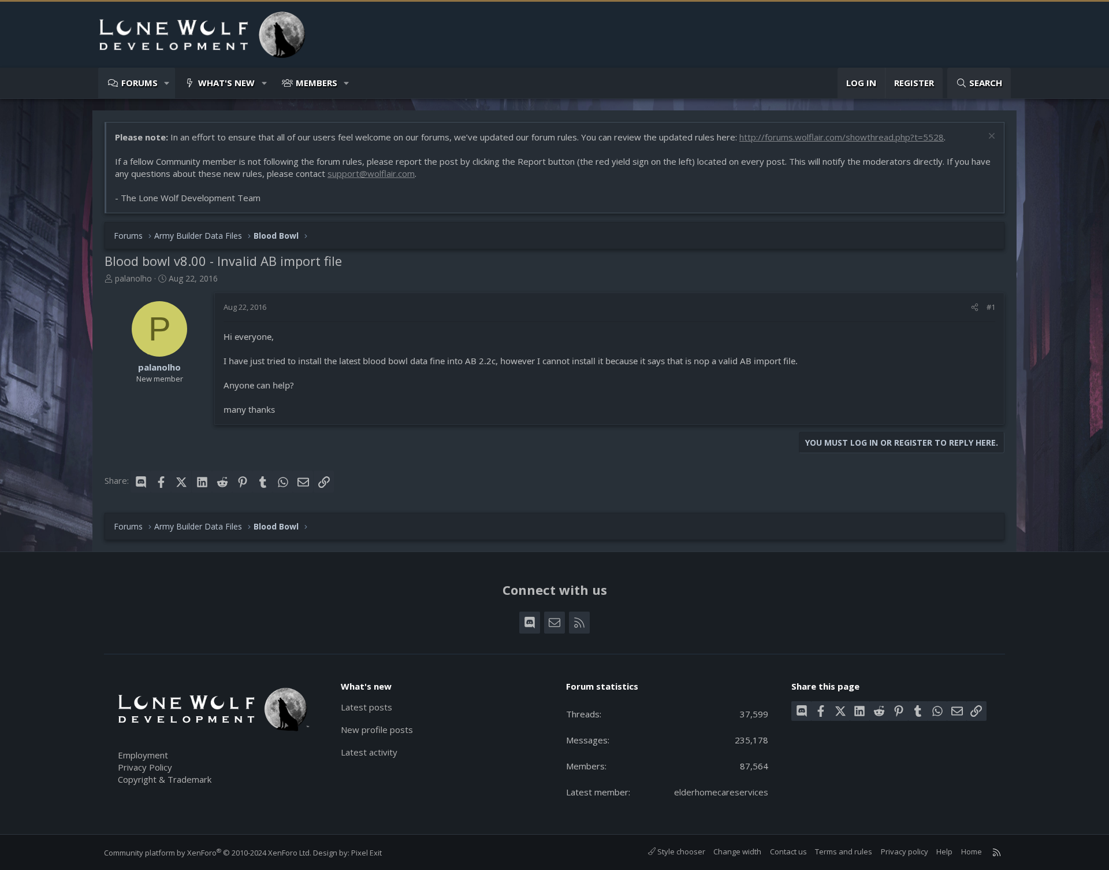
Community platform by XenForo (207, 852)
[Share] (975, 307)
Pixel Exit (366, 852)
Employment (143, 755)
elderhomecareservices (721, 792)
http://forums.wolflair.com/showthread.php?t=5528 (841, 137)
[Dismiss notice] (990, 137)
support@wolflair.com (371, 173)
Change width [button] (737, 851)
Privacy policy (904, 851)
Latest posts (366, 707)
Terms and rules (843, 851)
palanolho (133, 278)
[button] (167, 83)
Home (971, 851)
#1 (991, 307)
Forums (139, 82)
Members (316, 82)
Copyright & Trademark (164, 779)
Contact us (788, 851)
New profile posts (377, 729)
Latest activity (369, 752)
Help (944, 851)
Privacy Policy (145, 767)
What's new (226, 82)
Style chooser (680, 851)
